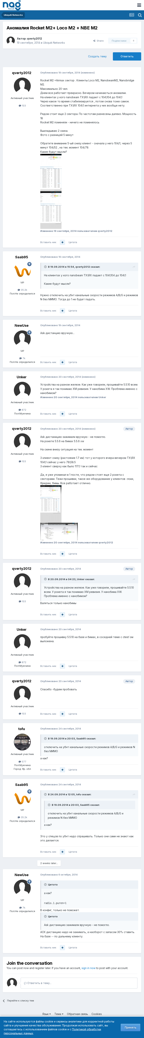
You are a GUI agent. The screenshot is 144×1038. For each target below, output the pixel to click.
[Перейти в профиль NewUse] (22, 338)
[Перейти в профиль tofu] (22, 742)
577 (23, 761)
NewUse (21, 325)
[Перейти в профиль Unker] (22, 390)
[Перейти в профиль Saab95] (22, 270)
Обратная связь (77, 1014)
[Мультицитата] (62, 242)
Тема (58, 1014)
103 (23, 105)
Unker (22, 377)
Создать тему (97, 56)
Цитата (73, 242)
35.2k (23, 289)
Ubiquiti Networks (54, 42)
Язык (45, 1014)
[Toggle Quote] (45, 266)
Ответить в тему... (39, 983)
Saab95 (21, 257)
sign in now (88, 968)
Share (99, 40)
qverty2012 (34, 38)
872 (23, 409)
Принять (130, 1027)
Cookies (97, 1014)
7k (23, 358)
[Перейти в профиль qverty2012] (11, 41)
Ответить (127, 56)
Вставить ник (48, 242)
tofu (21, 729)
